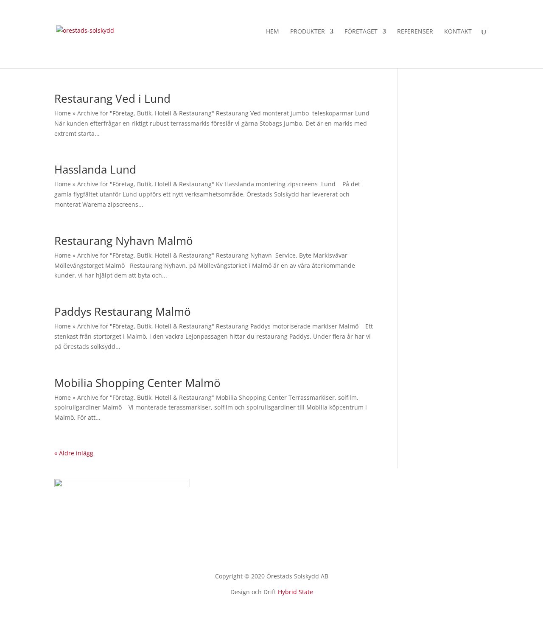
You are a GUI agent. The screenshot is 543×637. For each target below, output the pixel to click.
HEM (272, 31)
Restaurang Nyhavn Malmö (123, 240)
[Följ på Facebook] (271, 616)
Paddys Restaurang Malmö (122, 311)
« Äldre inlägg (73, 453)
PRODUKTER (307, 31)
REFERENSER (415, 31)
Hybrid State (295, 592)
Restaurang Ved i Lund (112, 98)
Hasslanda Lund (95, 169)
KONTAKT (458, 31)
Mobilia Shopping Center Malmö (137, 382)
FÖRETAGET (361, 31)
